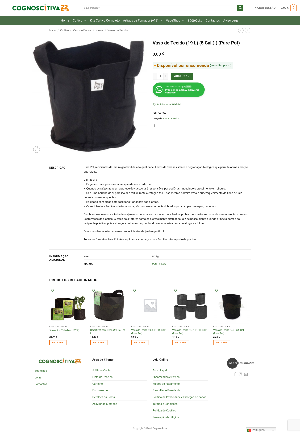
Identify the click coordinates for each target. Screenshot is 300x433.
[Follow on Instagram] (240, 375)
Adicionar (181, 76)
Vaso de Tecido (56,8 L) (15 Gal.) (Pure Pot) (148, 332)
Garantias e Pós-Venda (167, 390)
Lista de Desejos (102, 377)
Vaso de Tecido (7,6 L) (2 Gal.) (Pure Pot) (229, 332)
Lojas (38, 377)
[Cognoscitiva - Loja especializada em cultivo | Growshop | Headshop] (39, 8)
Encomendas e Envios (166, 377)
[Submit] (240, 8)
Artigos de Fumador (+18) (140, 20)
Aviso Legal (231, 20)
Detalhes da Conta (103, 397)
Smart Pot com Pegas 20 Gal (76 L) (107, 332)
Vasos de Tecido (117, 30)
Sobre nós (41, 370)
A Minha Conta (101, 370)
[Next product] (240, 30)
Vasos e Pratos (82, 30)
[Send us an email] (246, 375)
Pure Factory (159, 263)
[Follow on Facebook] (235, 375)
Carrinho (97, 383)
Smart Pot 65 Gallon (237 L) (64, 330)
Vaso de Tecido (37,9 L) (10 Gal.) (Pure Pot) (189, 332)
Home (65, 20)
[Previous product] (247, 30)
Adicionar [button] (58, 342)
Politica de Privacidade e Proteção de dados (179, 397)
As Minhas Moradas (104, 404)
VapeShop (173, 20)
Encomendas (100, 390)
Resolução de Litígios (166, 417)
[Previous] (49, 319)
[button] (264, 8)
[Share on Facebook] (154, 125)
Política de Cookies (164, 410)
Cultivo (77, 20)
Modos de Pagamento (166, 383)
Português (258, 429)
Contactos (213, 20)
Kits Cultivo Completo (105, 20)
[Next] (250, 319)
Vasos (99, 30)
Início (52, 30)
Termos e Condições (165, 404)
